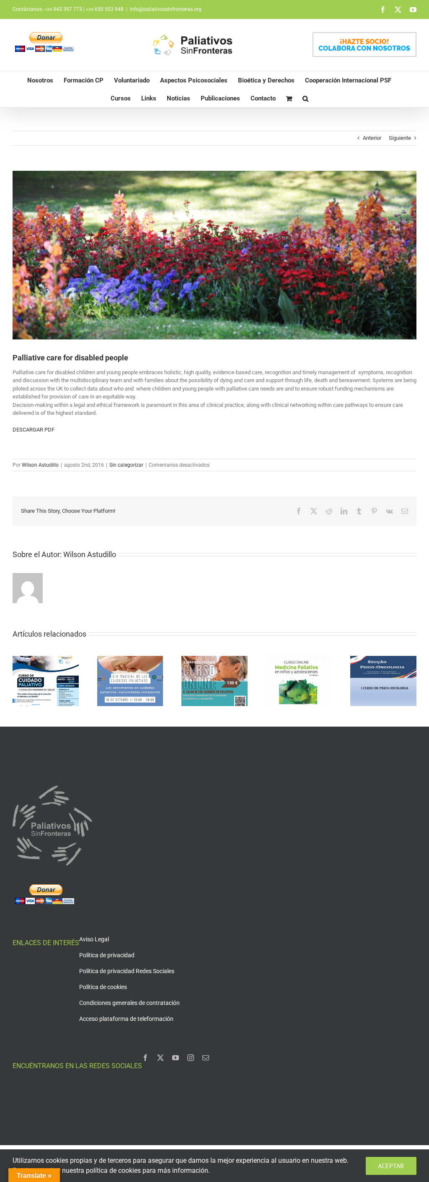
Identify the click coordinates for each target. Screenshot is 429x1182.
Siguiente (400, 138)
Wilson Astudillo (40, 465)
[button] (305, 98)
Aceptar (391, 1165)
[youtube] (175, 1057)
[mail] (205, 1057)
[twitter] (160, 1057)
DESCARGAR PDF (33, 430)
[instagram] (190, 1057)
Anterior (372, 138)
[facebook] (145, 1057)
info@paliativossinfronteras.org (166, 9)
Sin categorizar (126, 465)
